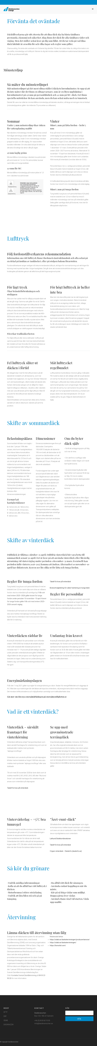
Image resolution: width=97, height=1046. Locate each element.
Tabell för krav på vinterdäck (60, 582)
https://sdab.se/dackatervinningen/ (63, 942)
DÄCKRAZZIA (8, 1024)
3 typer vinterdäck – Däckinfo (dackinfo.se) (66, 851)
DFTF (6, 1012)
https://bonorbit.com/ (58, 945)
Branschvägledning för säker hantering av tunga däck (70, 588)
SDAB (6, 1020)
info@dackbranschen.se (43, 1023)
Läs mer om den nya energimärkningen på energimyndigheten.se (37, 696)
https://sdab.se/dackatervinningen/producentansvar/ (70, 939)
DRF (5, 1016)
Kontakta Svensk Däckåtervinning (23, 975)
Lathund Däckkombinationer (60, 839)
